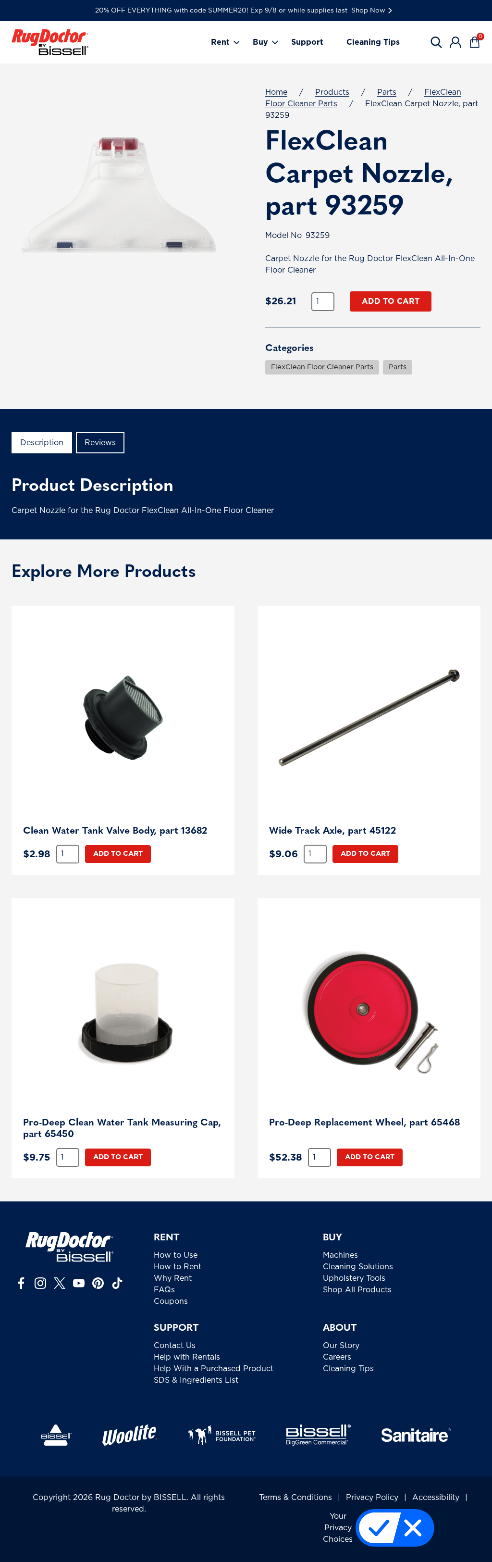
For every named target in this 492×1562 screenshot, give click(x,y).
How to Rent (177, 1267)
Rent (220, 42)
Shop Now (368, 10)
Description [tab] (41, 443)
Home (276, 92)
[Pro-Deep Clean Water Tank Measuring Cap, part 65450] (123, 1010)
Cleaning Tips (373, 42)
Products (332, 92)
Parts (386, 92)
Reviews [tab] (100, 443)
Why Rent (173, 1278)
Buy (260, 42)
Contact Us (175, 1346)
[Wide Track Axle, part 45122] (369, 718)
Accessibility (435, 1497)
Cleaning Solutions (358, 1267)
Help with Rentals (187, 1357)
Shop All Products (357, 1290)
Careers (337, 1357)
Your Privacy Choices (338, 1527)
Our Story (341, 1346)
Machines (340, 1255)
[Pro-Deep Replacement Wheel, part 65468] (369, 1010)
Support (307, 42)
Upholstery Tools (354, 1278)
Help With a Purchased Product (213, 1369)
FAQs (164, 1290)
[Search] (436, 42)
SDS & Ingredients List (196, 1380)
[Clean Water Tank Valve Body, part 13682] (123, 718)
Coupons (171, 1301)
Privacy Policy (372, 1497)
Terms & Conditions (295, 1497)
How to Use (175, 1255)
